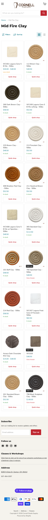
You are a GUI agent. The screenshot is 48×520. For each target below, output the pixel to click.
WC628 (29, 353)
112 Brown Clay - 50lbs (33, 65)
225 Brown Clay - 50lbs (10, 146)
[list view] (44, 34)
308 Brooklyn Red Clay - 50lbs (12, 187)
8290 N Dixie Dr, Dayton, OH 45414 (14, 472)
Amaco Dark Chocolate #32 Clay (12, 354)
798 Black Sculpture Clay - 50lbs (34, 395)
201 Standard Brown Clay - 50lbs (11, 395)
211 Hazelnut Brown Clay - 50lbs (34, 187)
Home (3, 20)
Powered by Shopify (24, 516)
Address (24, 511)
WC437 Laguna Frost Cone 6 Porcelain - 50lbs (34, 312)
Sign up (36, 432)
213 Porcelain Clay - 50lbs (34, 146)
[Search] (44, 13)
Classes (31, 511)
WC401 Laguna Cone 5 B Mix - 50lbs (12, 65)
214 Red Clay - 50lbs (11, 310)
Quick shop (12, 77)
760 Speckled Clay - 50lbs (34, 271)
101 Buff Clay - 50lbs (11, 270)
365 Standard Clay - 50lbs (34, 228)
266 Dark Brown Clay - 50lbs (12, 105)
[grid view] (39, 34)
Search (16, 511)
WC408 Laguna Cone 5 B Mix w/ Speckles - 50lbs (12, 229)
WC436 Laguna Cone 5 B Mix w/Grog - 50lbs (35, 105)
